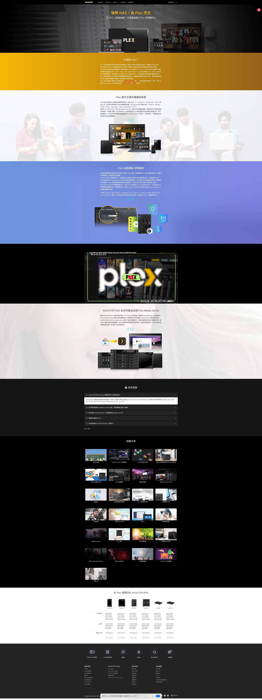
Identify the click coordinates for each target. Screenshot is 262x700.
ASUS (157, 675)
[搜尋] (176, 2)
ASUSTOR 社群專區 (113, 673)
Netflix (124, 83)
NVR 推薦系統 (87, 673)
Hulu (129, 83)
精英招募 (158, 669)
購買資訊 (158, 673)
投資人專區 (134, 671)
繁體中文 (171, 2)
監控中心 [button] (115, 2)
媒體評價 (134, 680)
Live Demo (111, 669)
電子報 (133, 682)
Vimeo (132, 81)
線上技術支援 (87, 680)
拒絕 (153, 696)
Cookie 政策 (133, 696)
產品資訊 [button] (100, 2)
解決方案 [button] (108, 2)
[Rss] (162, 696)
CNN (134, 83)
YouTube (126, 81)
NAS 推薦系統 (87, 671)
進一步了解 (130, 120)
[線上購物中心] (259, 10)
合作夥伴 (158, 677)
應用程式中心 (111, 675)
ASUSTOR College (113, 671)
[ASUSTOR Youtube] (165, 696)
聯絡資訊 (134, 675)
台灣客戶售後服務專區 (161, 680)
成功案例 (134, 684)
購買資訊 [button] (130, 2)
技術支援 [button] (123, 2)
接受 (158, 696)
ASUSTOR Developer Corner (115, 677)
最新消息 (134, 673)
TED (138, 81)
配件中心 (158, 671)
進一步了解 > (122, 401)
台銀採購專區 (159, 682)
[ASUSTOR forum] (168, 696)
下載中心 (86, 669)
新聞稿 (133, 677)
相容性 (86, 675)
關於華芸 (134, 669)
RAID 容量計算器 (88, 677)
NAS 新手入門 (87, 682)
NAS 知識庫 (87, 684)
